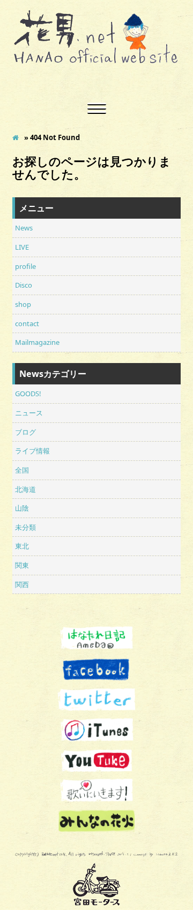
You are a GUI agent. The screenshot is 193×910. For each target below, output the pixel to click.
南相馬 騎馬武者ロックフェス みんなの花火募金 (96, 821)
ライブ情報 (32, 451)
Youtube (96, 760)
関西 (22, 584)
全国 (22, 470)
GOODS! (28, 393)
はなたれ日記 (96, 639)
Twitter (96, 700)
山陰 (22, 508)
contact (27, 323)
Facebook (96, 670)
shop (23, 304)
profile (25, 266)
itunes (96, 730)
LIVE (22, 247)
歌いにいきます (96, 790)
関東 (22, 565)
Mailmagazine (37, 342)
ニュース (29, 413)
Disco (23, 285)
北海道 (25, 489)
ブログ (25, 432)
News (24, 228)
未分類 (25, 527)
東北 (22, 546)
